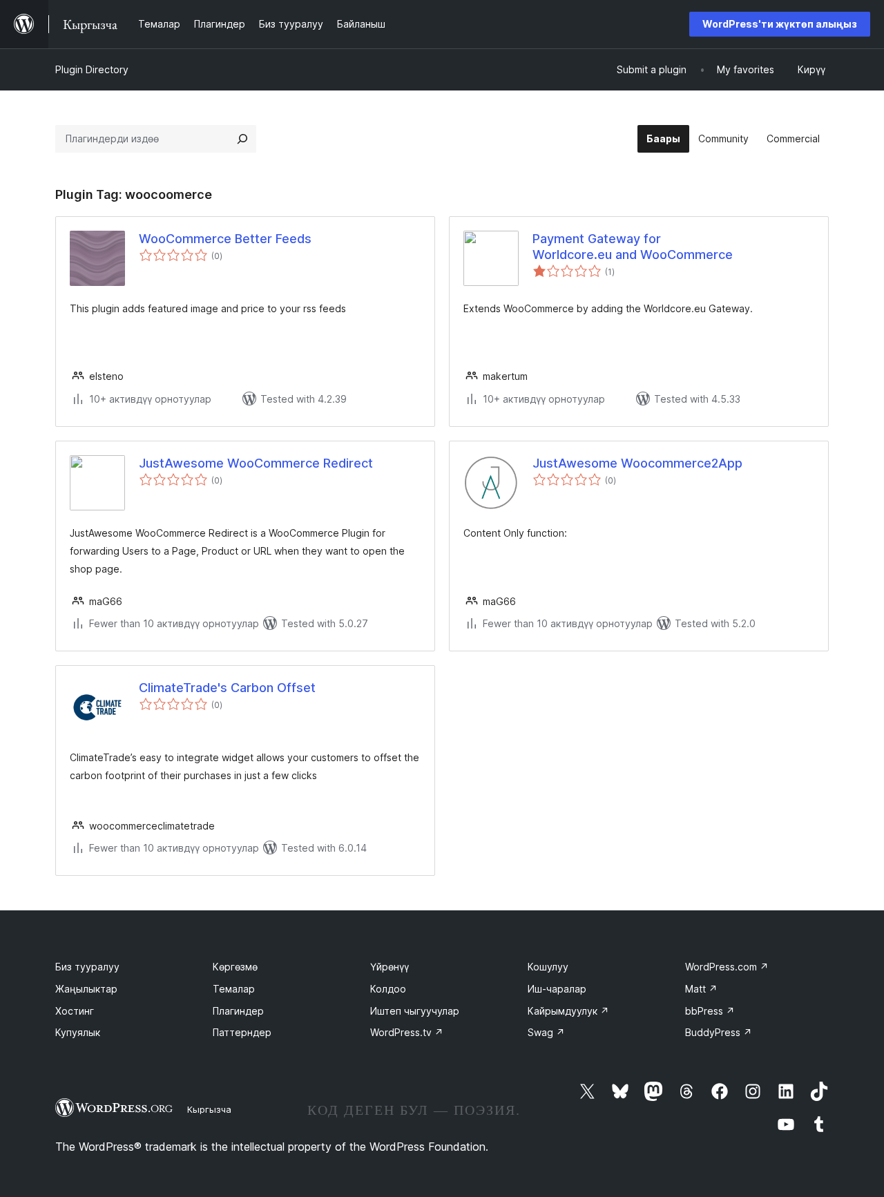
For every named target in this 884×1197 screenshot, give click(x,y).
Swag (546, 1032)
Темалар (234, 989)
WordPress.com (727, 967)
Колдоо (388, 989)
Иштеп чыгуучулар (414, 1011)
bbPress (710, 1011)
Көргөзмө (235, 967)
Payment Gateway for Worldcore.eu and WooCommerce (632, 246)
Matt (701, 989)
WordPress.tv (406, 1032)
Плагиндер (238, 1011)
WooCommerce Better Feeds (225, 238)
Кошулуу (548, 967)
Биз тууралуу (87, 967)
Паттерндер (242, 1032)
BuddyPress (718, 1032)
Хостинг (74, 1011)
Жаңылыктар (86, 989)
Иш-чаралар (557, 989)
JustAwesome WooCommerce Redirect (256, 463)
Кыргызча (209, 1109)
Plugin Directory (91, 69)
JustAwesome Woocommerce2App (637, 463)
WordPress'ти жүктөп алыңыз (779, 24)
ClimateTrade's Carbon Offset (227, 687)
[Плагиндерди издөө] (242, 139)
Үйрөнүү (389, 967)
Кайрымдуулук (568, 1011)
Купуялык (77, 1032)
